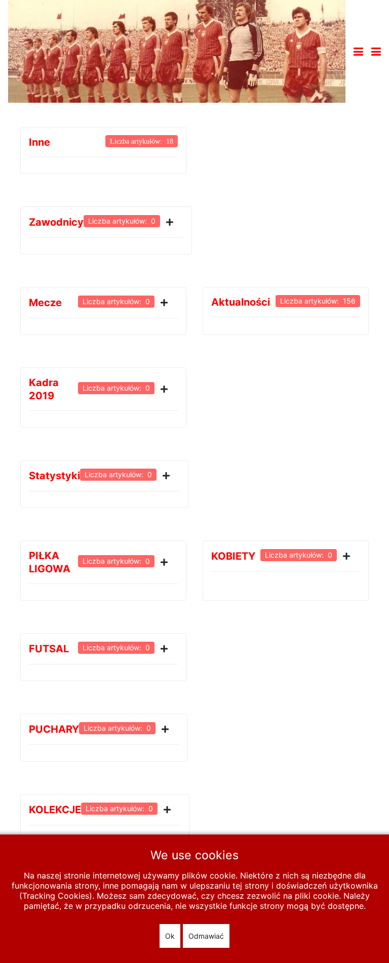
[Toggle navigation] (358, 51)
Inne (39, 142)
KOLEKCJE (55, 810)
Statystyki (54, 476)
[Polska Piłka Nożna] (176, 51)
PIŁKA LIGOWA (49, 562)
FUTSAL (49, 649)
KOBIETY (233, 556)
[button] (376, 51)
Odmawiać (206, 936)
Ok (170, 936)
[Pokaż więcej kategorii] (171, 222)
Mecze (45, 303)
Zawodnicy (56, 222)
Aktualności (240, 302)
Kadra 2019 (44, 389)
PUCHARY (54, 729)
